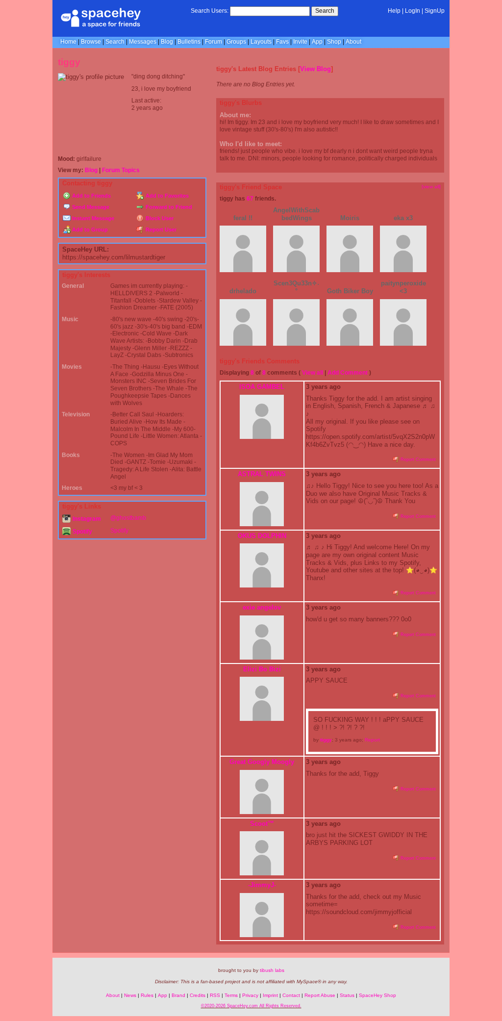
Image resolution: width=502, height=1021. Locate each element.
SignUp (435, 10)
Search (324, 10)
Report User (160, 229)
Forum (213, 41)
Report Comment (417, 459)
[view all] (431, 186)
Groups (236, 41)
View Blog (315, 69)
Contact (291, 995)
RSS (215, 995)
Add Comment (347, 372)
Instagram (86, 518)
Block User (159, 218)
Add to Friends (91, 196)
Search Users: (209, 10)
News (130, 995)
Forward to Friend (168, 207)
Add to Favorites (166, 196)
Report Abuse (319, 995)
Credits (197, 995)
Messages (142, 41)
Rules (147, 995)
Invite (300, 41)
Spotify (81, 531)
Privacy (250, 995)
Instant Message (92, 218)
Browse (91, 41)
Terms (231, 995)
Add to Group (89, 229)
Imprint (270, 995)
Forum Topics (121, 170)
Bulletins (189, 41)
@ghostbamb (128, 517)
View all (312, 372)
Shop (334, 41)
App (317, 41)
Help (394, 10)
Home (68, 41)
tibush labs (272, 970)
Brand (178, 995)
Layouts (261, 41)
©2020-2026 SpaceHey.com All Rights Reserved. (251, 1005)
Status (347, 995)
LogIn (412, 10)
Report (372, 739)
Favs (282, 41)
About (353, 41)
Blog (167, 41)
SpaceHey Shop (377, 995)
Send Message (90, 207)
